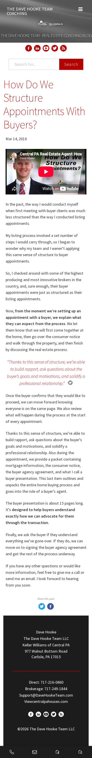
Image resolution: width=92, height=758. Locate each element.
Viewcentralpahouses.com (46, 701)
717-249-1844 (55, 688)
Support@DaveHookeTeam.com (46, 695)
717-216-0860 (52, 682)
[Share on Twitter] (41, 608)
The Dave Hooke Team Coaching (30, 10)
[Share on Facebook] (50, 608)
